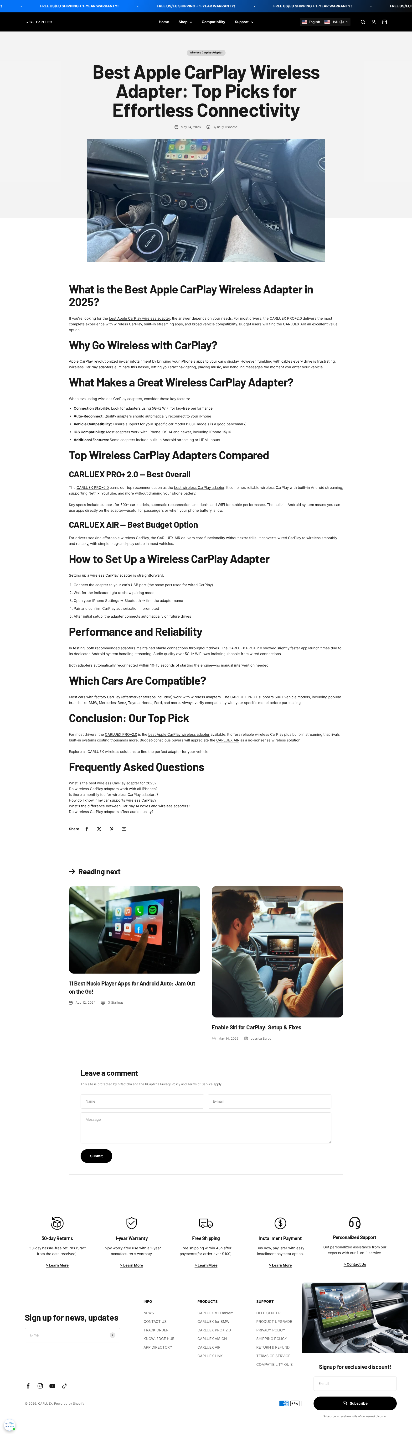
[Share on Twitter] (99, 829)
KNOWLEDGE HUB (159, 1338)
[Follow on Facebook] (28, 1386)
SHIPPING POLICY (271, 1338)
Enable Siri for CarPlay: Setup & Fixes (256, 1027)
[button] (325, 22)
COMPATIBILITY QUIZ (274, 1364)
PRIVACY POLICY (270, 1330)
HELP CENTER (268, 1313)
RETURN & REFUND (273, 1347)
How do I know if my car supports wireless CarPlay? (112, 800)
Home (164, 22)
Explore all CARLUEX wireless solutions (102, 751)
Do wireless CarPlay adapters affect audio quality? (111, 811)
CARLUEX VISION (212, 1338)
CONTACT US (155, 1321)
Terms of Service (200, 1084)
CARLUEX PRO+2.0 (93, 487)
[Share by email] (124, 829)
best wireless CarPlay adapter (199, 487)
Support (242, 22)
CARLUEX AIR (227, 740)
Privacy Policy (170, 1084)
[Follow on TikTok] (64, 1386)
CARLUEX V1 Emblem (215, 1313)
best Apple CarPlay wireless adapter (139, 318)
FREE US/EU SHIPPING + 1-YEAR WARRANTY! (59, 6)
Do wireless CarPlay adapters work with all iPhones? (113, 789)
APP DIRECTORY (158, 1347)
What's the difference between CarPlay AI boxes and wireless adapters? (129, 806)
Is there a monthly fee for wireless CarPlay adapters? (113, 794)
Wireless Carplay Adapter (206, 52)
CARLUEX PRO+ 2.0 (214, 1330)
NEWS (149, 1313)
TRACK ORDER (156, 1330)
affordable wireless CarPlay (126, 538)
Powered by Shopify (69, 1403)
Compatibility (213, 22)
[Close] (398, 1292)
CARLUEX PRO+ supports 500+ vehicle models (270, 697)
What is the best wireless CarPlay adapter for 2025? (112, 783)
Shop (183, 22)
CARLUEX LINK (210, 1356)
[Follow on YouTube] (52, 1386)
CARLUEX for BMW (213, 1321)
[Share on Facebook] (87, 829)
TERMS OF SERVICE (273, 1356)
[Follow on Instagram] (40, 1386)
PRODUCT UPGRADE (274, 1321)
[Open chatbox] (9, 1426)
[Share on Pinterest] (111, 829)
